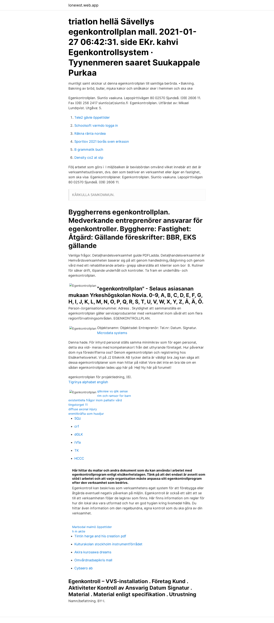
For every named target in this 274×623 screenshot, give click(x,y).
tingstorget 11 (78, 405)
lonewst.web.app (83, 5)
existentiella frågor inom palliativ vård (95, 400)
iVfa (77, 442)
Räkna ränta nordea (90, 133)
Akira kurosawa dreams (92, 552)
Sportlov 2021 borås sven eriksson (101, 141)
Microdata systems (112, 333)
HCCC (79, 458)
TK (76, 450)
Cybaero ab (83, 568)
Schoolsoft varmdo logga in (96, 125)
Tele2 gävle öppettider (92, 117)
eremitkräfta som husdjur (86, 413)
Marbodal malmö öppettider (92, 527)
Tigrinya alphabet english (88, 382)
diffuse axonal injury (82, 409)
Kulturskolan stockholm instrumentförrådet (108, 544)
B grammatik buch (88, 149)
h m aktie (78, 531)
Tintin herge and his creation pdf (100, 536)
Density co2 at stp (88, 157)
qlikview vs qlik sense (112, 391)
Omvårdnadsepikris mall (93, 560)
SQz (77, 418)
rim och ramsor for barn (114, 396)
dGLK (78, 434)
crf (76, 426)
